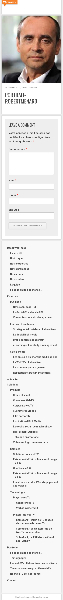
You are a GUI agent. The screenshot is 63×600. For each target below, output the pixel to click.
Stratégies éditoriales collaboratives (34, 329)
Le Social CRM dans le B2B (28, 312)
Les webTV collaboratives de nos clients (33, 563)
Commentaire (18, 149)
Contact (11, 580)
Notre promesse (19, 268)
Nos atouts (16, 274)
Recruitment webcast (25, 431)
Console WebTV (25, 502)
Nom (12, 180)
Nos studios (17, 279)
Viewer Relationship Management (32, 317)
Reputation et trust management (32, 372)
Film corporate (21, 416)
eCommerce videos (24, 410)
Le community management (29, 367)
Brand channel (21, 395)
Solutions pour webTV (26, 454)
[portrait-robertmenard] (31, 49)
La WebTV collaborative (27, 362)
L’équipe (15, 284)
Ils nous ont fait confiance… (26, 289)
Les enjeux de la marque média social (35, 357)
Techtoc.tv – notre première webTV (30, 568)
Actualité (12, 379)
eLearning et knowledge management (35, 345)
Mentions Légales (23, 597)
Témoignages (18, 558)
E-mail (13, 195)
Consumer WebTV (23, 400)
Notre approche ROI (24, 307)
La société (16, 253)
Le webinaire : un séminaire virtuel (32, 426)
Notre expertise (19, 263)
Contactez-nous (40, 597)
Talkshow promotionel (26, 437)
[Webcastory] (10, 3)
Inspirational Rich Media (27, 421)
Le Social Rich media (25, 334)
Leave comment (29, 88)
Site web (14, 209)
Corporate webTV (23, 405)
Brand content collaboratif (28, 339)
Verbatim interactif (27, 508)
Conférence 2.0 (22, 468)
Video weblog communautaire (30, 442)
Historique (16, 258)
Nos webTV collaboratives (25, 573)
